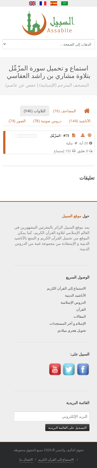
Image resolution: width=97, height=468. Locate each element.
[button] (89, 135)
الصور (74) (17, 120)
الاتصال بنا (26, 459)
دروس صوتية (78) (47, 120)
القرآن (81, 309)
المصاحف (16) (64, 110)
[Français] (43, 3)
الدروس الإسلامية (73, 302)
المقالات (80, 316)
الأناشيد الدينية (75, 295)
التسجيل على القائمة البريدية (67, 427)
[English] (32, 3)
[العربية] (64, 3)
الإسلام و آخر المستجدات (68, 323)
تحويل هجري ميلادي (71, 330)
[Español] (53, 3)
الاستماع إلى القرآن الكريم (66, 288)
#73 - (59, 135)
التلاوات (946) (35, 110)
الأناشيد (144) (80, 120)
